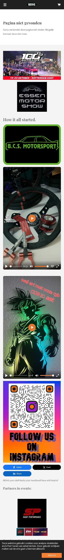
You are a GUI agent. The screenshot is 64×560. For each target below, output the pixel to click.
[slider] (16, 266)
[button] (58, 501)
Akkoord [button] (52, 555)
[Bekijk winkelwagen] (59, 5)
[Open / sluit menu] (5, 5)
